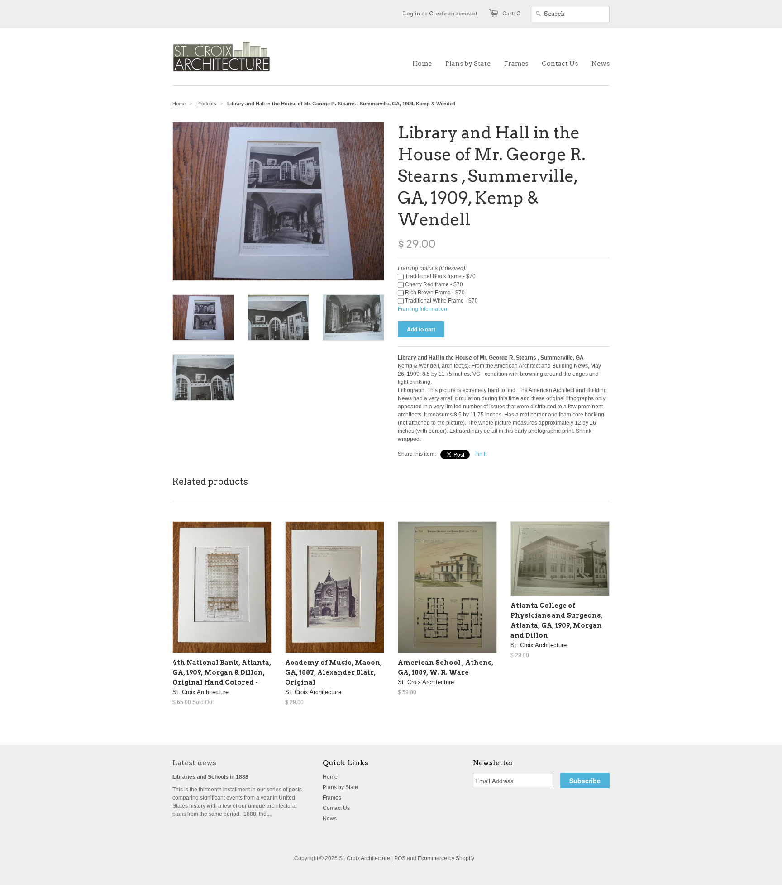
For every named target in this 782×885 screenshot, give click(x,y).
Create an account (453, 13)
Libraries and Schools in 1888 (210, 777)
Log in (411, 13)
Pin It (480, 454)
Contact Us (336, 808)
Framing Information (422, 309)
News (330, 818)
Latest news (194, 762)
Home (330, 777)
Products (206, 103)
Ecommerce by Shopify (446, 858)
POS (399, 858)
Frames (332, 798)
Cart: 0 (511, 13)
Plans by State (340, 787)
